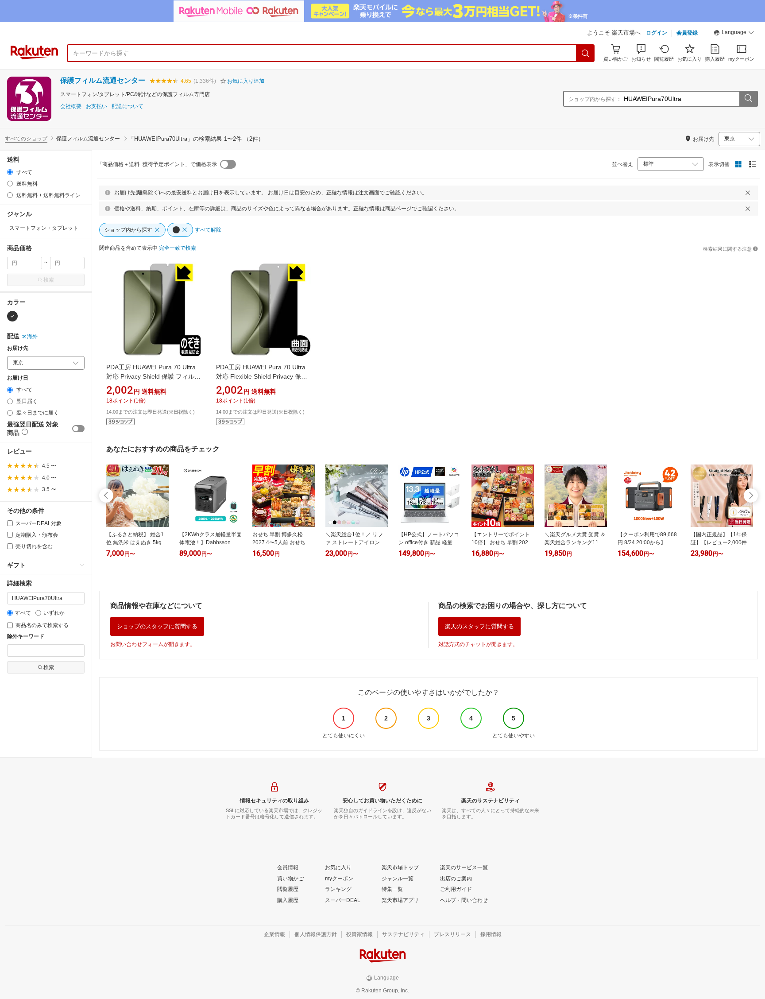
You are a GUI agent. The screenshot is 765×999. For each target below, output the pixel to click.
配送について (127, 106)
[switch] (78, 428)
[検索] (586, 53)
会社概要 (70, 106)
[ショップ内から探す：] (748, 99)
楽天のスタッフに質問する (479, 626)
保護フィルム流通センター (102, 80)
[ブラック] (12, 316)
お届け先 (17, 348)
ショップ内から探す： (595, 99)
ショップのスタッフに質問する (157, 626)
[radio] (10, 172)
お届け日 (17, 378)
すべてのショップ (26, 139)
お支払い (96, 106)
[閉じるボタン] (748, 193)
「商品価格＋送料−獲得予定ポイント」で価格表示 (157, 164)
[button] (734, 34)
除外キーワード (25, 636)
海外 (32, 336)
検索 (48, 280)
